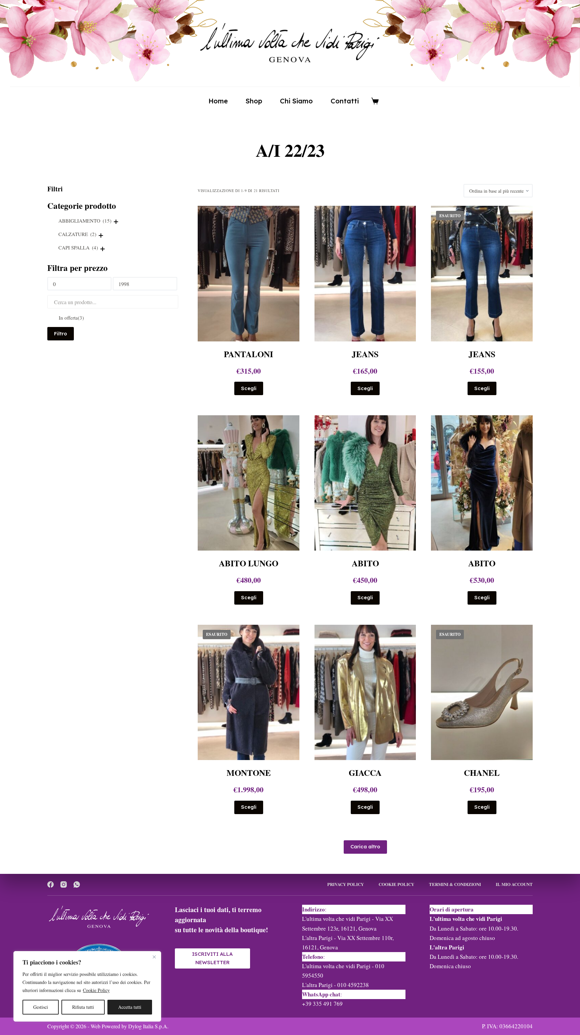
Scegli (248, 388)
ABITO (365, 563)
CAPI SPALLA (78, 247)
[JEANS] (365, 273)
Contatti (345, 101)
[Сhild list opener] (116, 222)
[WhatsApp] (77, 884)
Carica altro (365, 846)
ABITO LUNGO (248, 563)
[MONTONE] (248, 692)
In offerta (71, 317)
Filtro (60, 333)
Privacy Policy (345, 884)
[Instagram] (63, 884)
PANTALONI (248, 354)
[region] (87, 986)
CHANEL (482, 772)
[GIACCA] (365, 692)
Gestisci (40, 1007)
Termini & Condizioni (455, 884)
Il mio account (514, 884)
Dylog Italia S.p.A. (148, 1026)
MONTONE (249, 772)
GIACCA (365, 772)
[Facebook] (50, 884)
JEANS (365, 354)
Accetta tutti (129, 1007)
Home (218, 101)
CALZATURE (77, 234)
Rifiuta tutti (83, 1007)
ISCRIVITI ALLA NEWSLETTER (212, 958)
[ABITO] (365, 483)
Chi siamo (296, 101)
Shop (254, 101)
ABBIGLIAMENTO (84, 220)
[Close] (154, 957)
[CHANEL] (482, 692)
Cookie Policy (96, 990)
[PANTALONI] (248, 273)
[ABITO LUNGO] (248, 483)
